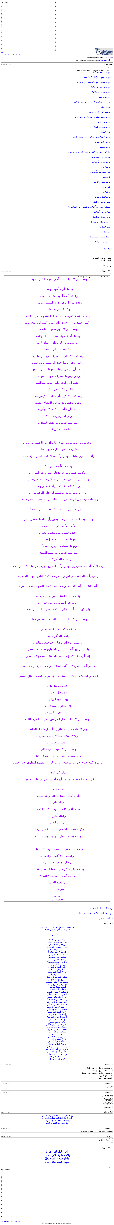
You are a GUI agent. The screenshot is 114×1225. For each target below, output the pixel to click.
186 (1, 31)
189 (1, 35)
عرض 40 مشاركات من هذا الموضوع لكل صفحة (10, 54)
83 (1, 6)
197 (1, 46)
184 (1, 29)
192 (1, 39)
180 (1, 23)
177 (1, 19)
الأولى (2, 3)
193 (1, 41)
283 (1, 49)
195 (1, 44)
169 (1, 9)
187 (1, 33)
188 (1, 34)
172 (1, 13)
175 (1, 17)
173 (1, 14)
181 (1, 25)
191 (1, 38)
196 (1, 45)
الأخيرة (2, 52)
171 (1, 11)
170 (1, 10)
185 (1, 30)
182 (1, 26)
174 (1, 15)
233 (1, 48)
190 (1, 37)
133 (1, 7)
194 (1, 42)
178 (1, 21)
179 (1, 22)
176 (1, 18)
